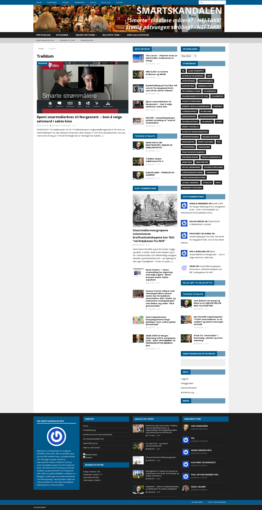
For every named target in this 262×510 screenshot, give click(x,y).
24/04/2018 (151, 151)
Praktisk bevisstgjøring (193, 152)
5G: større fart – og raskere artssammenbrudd (157, 444)
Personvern (204, 147)
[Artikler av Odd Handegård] (185, 429)
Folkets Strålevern (191, 101)
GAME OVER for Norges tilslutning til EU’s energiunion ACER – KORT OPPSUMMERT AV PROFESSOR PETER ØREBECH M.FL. (160, 340)
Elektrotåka (188, 86)
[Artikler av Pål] (185, 441)
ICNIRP (219, 121)
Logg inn (184, 378)
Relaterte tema (111, 35)
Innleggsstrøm (187, 383)
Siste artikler (142, 49)
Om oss (93, 2)
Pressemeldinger (190, 157)
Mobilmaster (188, 142)
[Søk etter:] (212, 2)
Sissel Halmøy (198, 486)
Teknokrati (211, 172)
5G (183, 71)
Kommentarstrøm (189, 387)
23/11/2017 (151, 283)
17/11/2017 (151, 435)
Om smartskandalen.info (93, 439)
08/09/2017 (199, 344)
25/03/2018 (199, 327)
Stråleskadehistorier (192, 172)
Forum (39, 2)
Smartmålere (202, 162)
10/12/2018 (151, 64)
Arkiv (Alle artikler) (138, 35)
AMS (209, 76)
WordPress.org (187, 392)
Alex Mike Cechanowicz (61, 125)
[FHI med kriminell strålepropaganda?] (138, 460)
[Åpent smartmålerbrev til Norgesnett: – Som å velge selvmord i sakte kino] (83, 87)
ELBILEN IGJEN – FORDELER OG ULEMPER (160, 173)
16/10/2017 (151, 328)
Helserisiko (207, 121)
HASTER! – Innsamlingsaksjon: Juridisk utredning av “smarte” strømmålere (161, 120)
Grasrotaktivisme (85, 35)
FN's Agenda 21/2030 (191, 91)
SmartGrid (187, 162)
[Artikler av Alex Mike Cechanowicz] (185, 466)
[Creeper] (87, 457)
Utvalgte (207, 182)
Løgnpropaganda (190, 137)
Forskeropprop (189, 111)
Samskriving (80, 2)
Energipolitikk (205, 86)
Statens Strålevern (213, 167)
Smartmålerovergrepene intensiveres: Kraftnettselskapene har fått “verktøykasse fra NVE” (154, 235)
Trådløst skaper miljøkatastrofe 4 (154, 159)
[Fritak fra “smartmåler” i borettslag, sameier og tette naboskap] (186, 338)
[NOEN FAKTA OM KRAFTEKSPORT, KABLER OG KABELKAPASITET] (138, 145)
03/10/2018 (43, 125)
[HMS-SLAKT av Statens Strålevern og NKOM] (138, 74)
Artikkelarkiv (197, 502)
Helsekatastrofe (190, 121)
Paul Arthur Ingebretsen (204, 474)
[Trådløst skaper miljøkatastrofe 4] (138, 162)
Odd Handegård (199, 426)
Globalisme (206, 111)
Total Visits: (88, 477)
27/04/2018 (151, 126)
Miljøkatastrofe (210, 137)
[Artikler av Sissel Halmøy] (185, 490)
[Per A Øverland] (184, 255)
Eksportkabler (206, 81)
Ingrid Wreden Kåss (201, 450)
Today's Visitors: (90, 471)
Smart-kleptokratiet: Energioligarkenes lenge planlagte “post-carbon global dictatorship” (160, 321)
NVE (219, 142)
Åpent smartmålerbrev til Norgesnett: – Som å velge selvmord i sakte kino (79, 119)
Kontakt (119, 2)
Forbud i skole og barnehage (195, 106)
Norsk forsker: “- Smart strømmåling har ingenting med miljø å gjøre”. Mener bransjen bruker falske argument (159, 274)
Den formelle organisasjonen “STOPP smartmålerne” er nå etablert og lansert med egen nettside (208, 320)
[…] (102, 135)
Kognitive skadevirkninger (195, 132)
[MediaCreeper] (90, 454)
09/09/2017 (151, 164)
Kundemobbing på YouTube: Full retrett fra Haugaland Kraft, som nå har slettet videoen (161, 88)
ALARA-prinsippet (196, 71)
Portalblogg (43, 35)
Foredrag (217, 106)
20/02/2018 (139, 245)
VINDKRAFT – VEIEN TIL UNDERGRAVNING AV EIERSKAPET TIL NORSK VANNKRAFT (162, 487)
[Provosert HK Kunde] (184, 237)
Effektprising (188, 81)
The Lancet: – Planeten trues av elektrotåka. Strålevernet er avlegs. (161, 58)
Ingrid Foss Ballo (190, 127)
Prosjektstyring (89, 430)
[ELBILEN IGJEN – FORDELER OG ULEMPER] (138, 175)
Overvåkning (188, 147)
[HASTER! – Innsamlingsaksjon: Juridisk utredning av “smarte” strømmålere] (138, 121)
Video (218, 182)
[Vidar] (184, 269)
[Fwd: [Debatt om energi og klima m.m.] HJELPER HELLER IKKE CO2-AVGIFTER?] (186, 303)
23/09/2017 (151, 460)
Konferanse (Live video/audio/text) (97, 434)
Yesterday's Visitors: (91, 474)
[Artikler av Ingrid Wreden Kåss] (185, 454)
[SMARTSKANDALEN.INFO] (128, 30)
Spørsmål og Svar (90, 443)
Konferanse (52, 2)
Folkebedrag (210, 91)
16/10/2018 (151, 94)
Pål (193, 438)
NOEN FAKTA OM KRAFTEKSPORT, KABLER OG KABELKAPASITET (159, 145)
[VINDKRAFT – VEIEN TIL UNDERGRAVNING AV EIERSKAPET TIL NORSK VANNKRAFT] (138, 490)
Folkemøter (217, 96)
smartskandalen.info (45, 40)
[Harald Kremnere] (184, 207)
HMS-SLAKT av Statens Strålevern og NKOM (157, 72)
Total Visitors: (89, 480)
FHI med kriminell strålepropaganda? (161, 457)
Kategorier (62, 35)
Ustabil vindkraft (190, 182)
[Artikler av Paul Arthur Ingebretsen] (185, 478)
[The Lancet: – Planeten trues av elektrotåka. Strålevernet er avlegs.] (138, 58)
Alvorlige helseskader (192, 76)
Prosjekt (65, 2)
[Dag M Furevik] (184, 225)
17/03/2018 (151, 309)
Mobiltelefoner (205, 142)
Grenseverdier (189, 116)
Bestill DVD (106, 2)
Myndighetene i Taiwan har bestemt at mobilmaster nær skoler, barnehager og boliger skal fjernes (162, 473)
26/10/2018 (151, 77)
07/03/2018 (151, 349)
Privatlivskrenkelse (211, 157)
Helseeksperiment (208, 116)
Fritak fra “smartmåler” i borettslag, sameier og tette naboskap (208, 338)
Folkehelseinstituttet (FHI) (195, 96)
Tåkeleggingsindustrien (193, 177)
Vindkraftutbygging (192, 187)
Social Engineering (191, 167)
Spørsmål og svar (67, 40)
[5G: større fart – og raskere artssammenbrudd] (138, 446)
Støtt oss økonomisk (91, 447)
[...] (172, 261)
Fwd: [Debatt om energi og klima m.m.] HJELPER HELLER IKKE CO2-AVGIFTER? (207, 303)
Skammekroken (87, 40)
